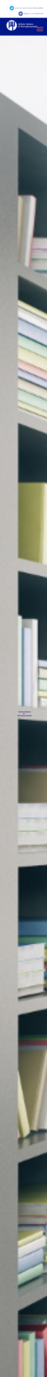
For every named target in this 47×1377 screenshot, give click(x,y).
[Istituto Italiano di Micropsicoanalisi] (23, 25)
